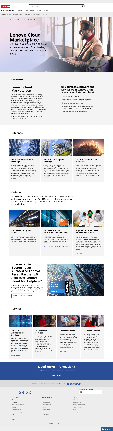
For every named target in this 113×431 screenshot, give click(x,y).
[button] (82, 6)
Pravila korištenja (62, 426)
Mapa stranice (55, 426)
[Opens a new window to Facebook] (68, 383)
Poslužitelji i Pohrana (47, 412)
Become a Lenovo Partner (22, 296)
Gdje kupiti (75, 399)
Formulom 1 (15, 417)
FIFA (13, 414)
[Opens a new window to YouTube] (76, 383)
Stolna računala (46, 402)
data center (18, 348)
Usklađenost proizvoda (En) (79, 404)
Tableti (44, 407)
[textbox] (90, 392)
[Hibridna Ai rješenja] (11, 14)
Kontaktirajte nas (77, 402)
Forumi (75, 409)
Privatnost (49, 426)
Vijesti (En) (14, 402)
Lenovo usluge (46, 414)
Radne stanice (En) (47, 404)
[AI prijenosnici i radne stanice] (40, 14)
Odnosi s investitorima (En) (18, 404)
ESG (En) (14, 407)
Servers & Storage (18, 19)
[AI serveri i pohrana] (23, 14)
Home (11, 19)
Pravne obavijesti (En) (17, 409)
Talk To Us (107, 429)
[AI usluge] (47, 14)
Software (25, 19)
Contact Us (56, 375)
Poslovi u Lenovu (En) (17, 412)
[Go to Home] (5, 6)
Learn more (80, 253)
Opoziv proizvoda (77, 407)
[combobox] (54, 6)
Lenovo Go (14, 419)
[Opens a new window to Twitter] (71, 383)
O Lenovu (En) (15, 399)
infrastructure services (66, 347)
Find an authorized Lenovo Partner (55, 246)
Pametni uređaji (46, 409)
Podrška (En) (76, 412)
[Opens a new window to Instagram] (73, 383)
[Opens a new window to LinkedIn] (79, 383)
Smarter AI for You (47, 417)
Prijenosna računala (47, 399)
